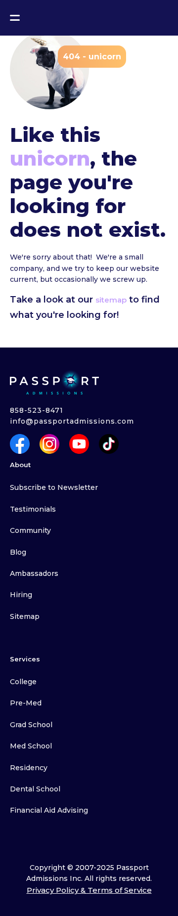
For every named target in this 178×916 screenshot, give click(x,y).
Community (30, 530)
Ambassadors (34, 573)
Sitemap (25, 616)
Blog (18, 552)
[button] (15, 18)
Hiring (21, 594)
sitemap (111, 300)
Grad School (31, 724)
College (23, 681)
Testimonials (33, 509)
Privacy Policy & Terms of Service (89, 890)
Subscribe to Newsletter (54, 487)
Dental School (35, 789)
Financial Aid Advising (49, 810)
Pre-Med (26, 702)
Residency (28, 767)
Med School (31, 746)
